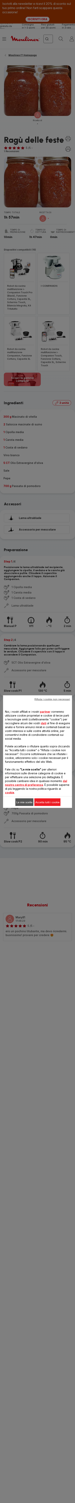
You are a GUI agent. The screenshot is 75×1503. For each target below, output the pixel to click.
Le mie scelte (24, 802)
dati (43, 723)
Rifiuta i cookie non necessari (52, 699)
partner (45, 711)
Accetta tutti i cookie (47, 802)
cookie (9, 792)
